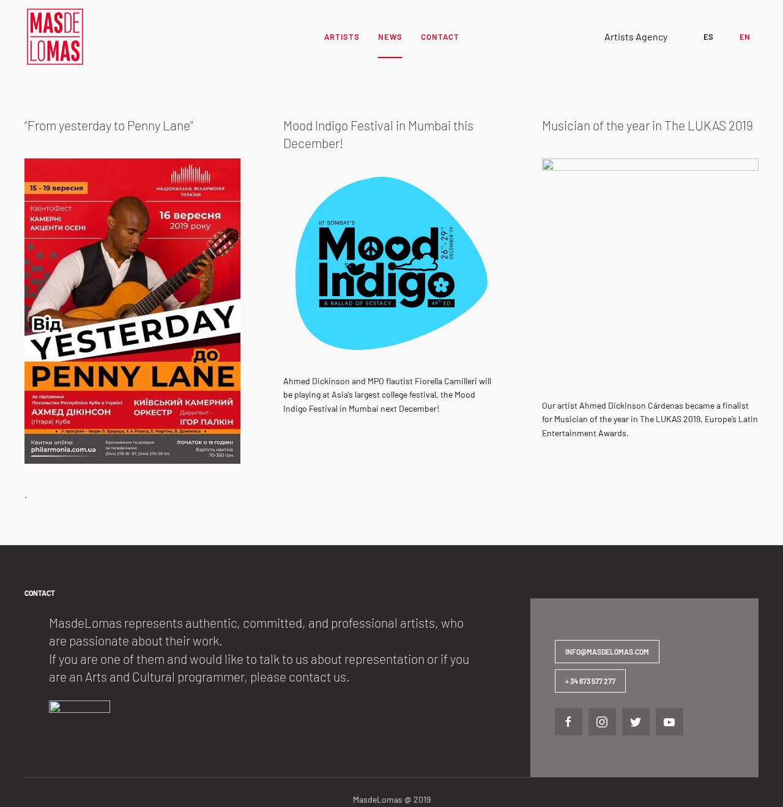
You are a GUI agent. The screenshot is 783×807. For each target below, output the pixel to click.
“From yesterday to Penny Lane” (108, 125)
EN (745, 37)
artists (342, 37)
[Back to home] (55, 36)
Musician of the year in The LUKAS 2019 (647, 125)
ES (708, 37)
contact (440, 37)
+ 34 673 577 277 (590, 681)
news (390, 37)
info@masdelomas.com (607, 651)
